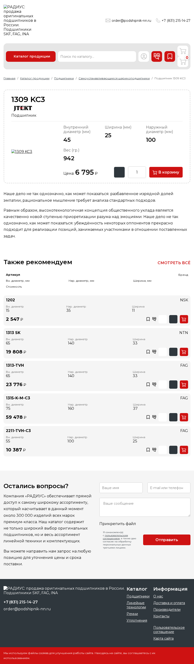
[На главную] (21, 20)
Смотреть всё (174, 263)
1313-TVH (15, 365)
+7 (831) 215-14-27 (176, 20)
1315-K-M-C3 (18, 398)
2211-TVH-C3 (18, 430)
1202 (10, 300)
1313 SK (13, 332)
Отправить (166, 540)
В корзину (168, 172)
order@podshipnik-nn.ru (131, 20)
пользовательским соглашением (115, 537)
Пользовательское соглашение (169, 629)
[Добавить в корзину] (184, 319)
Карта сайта (163, 638)
